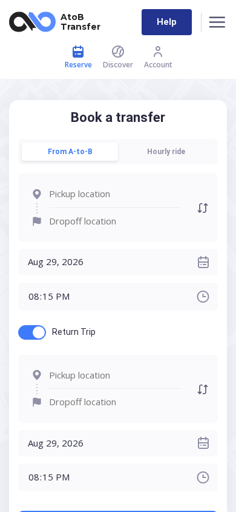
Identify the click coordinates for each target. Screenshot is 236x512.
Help (167, 21)
